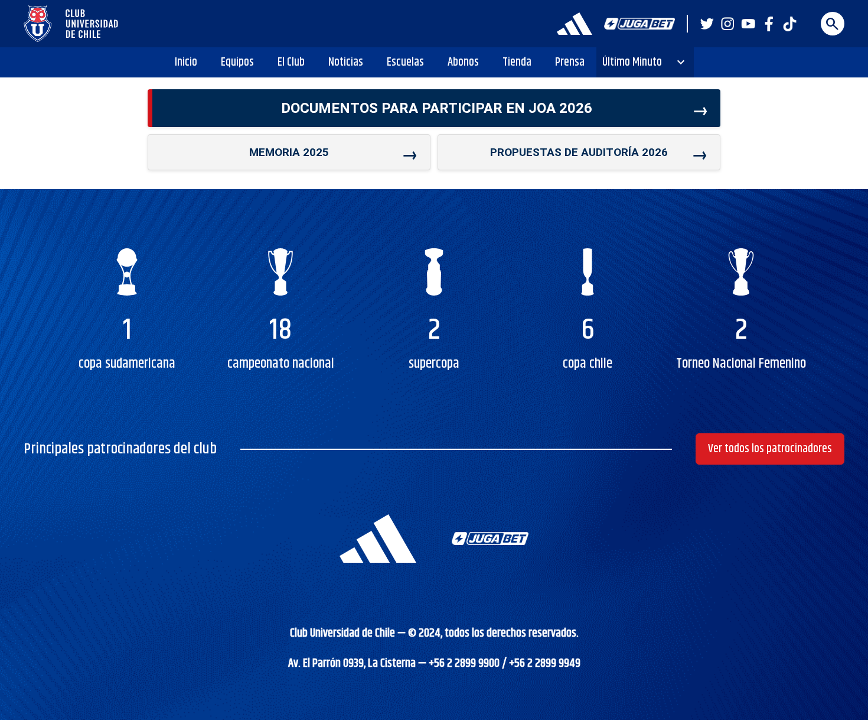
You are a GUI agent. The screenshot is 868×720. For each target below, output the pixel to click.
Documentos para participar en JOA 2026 (436, 108)
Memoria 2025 (289, 152)
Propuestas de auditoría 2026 (579, 152)
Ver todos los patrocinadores (770, 449)
